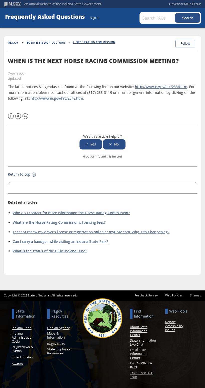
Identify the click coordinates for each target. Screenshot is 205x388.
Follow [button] (185, 43)
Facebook (11, 116)
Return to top (19, 174)
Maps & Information (56, 335)
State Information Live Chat (143, 342)
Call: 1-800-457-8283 (141, 365)
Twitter (18, 116)
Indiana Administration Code (23, 337)
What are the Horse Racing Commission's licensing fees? (59, 222)
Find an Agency (58, 328)
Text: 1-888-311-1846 (141, 375)
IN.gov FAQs (56, 344)
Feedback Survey (146, 295)
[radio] (91, 144)
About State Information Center (139, 331)
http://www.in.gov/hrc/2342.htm (57, 98)
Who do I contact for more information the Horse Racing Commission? (71, 212)
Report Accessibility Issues (174, 326)
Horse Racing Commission (94, 42)
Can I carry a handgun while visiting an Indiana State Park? (60, 241)
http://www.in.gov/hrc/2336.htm (161, 86)
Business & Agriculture (45, 42)
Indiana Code (22, 328)
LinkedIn (25, 116)
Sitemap (195, 295)
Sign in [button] (94, 18)
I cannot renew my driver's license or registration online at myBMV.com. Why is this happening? (91, 231)
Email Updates (22, 357)
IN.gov (13, 42)
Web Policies (173, 295)
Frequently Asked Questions (45, 17)
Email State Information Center (139, 354)
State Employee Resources (58, 351)
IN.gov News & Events (22, 349)
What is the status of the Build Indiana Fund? (50, 251)
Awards (17, 364)
